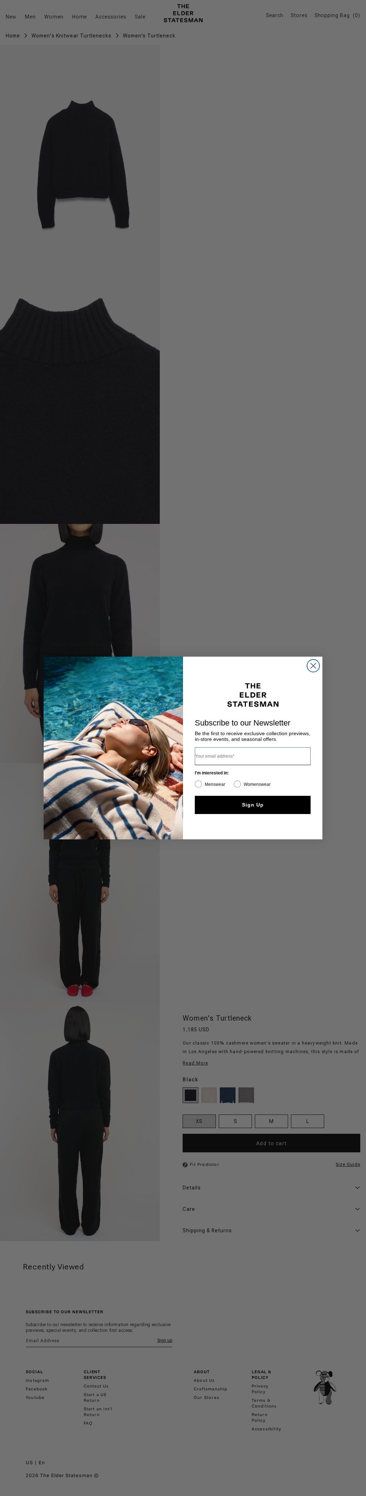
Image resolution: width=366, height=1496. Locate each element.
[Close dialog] (313, 665)
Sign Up (253, 805)
